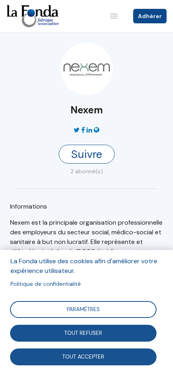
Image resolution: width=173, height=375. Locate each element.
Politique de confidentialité (45, 284)
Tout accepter (83, 356)
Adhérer (150, 16)
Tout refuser (83, 332)
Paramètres (83, 308)
